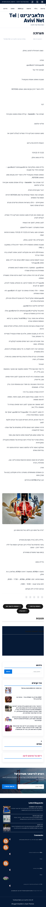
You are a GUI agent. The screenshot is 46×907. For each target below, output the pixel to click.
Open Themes (29, 904)
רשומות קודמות (35, 606)
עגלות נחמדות (37, 868)
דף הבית (22, 611)
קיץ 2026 (20, 9)
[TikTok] (32, 1)
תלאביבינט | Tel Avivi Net (26, 18)
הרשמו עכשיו (9, 786)
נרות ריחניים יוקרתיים (37, 890)
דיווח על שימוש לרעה (32, 755)
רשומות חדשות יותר (12, 606)
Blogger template (17, 904)
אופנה (12, 9)
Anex (41, 859)
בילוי (35, 9)
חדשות (29, 9)
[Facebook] (42, 1)
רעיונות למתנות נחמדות (35, 852)
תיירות (5, 9)
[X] (37, 1)
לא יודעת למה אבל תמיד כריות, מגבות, (33, 884)
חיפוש (8, 672)
